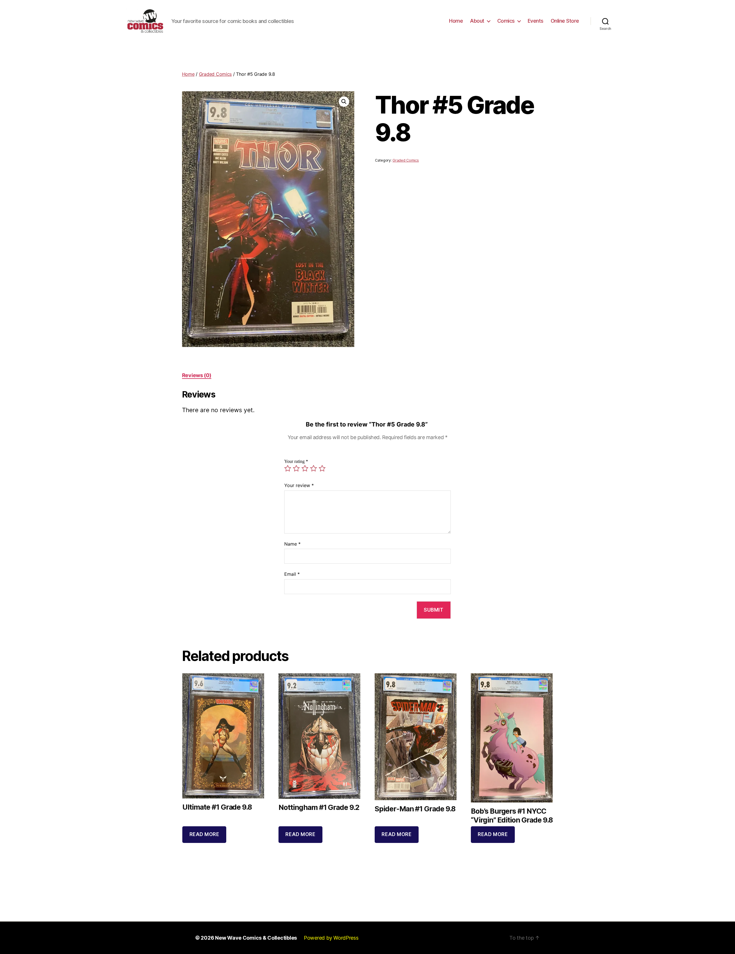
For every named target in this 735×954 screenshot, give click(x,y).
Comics (506, 21)
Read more (204, 834)
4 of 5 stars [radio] (313, 468)
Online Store (565, 21)
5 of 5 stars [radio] (322, 468)
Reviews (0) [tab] (196, 375)
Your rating (296, 461)
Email (292, 574)
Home (456, 21)
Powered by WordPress (331, 938)
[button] (344, 101)
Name (292, 544)
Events (535, 21)
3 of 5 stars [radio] (304, 468)
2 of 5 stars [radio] (296, 468)
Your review (299, 485)
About (477, 21)
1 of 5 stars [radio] (287, 468)
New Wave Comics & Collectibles (256, 938)
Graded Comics (215, 74)
